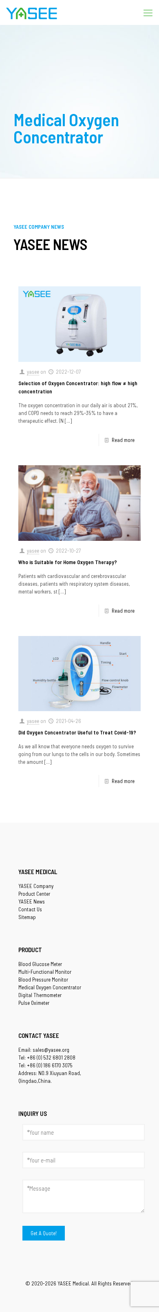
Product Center (34, 893)
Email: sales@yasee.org (43, 1049)
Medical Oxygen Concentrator (49, 987)
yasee (33, 371)
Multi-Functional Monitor (44, 971)
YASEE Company (35, 886)
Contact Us (30, 909)
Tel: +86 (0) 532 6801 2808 (46, 1057)
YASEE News (31, 901)
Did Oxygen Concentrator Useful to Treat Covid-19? (77, 732)
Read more (123, 440)
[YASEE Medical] (31, 12)
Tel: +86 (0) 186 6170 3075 (45, 1065)
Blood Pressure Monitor (43, 979)
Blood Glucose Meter (40, 964)
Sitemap (27, 917)
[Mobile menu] (148, 12)
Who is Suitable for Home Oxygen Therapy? (67, 562)
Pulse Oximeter (33, 1003)
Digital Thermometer (40, 995)
